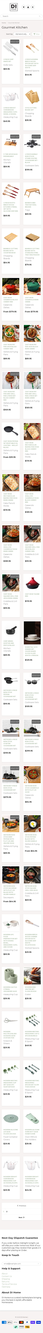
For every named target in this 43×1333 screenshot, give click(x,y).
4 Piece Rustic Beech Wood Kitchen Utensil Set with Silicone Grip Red (10, 207)
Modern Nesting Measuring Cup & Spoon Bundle (32, 1034)
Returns (5, 1282)
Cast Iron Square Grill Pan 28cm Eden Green (10, 596)
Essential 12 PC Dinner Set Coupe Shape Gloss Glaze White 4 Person (31, 651)
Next (20, 1217)
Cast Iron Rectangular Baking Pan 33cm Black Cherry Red (32, 447)
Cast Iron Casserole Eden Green (31, 300)
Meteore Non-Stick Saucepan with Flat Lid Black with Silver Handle (9, 890)
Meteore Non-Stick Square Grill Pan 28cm (31, 888)
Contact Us (7, 1276)
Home (4, 23)
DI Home (24, 1317)
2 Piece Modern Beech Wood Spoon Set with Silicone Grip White (31, 63)
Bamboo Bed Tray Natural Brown (31, 205)
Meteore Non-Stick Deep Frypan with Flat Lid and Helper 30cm (9, 839)
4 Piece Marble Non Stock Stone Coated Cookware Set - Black (31, 158)
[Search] (39, 16)
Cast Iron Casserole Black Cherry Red (10, 300)
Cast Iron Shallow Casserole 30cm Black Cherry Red (32, 498)
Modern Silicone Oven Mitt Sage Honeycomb (32, 1132)
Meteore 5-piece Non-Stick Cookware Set (32, 741)
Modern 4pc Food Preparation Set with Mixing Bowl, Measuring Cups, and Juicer (10, 941)
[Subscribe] (38, 1263)
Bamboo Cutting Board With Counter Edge (10, 251)
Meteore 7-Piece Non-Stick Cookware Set (10, 788)
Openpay (6, 1287)
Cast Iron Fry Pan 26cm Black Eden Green (31, 347)
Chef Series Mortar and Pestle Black (9, 643)
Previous (22, 1206)
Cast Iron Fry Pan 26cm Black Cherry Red (10, 347)
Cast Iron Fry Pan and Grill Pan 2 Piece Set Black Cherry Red (9, 396)
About (5, 1274)
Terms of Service (9, 1284)
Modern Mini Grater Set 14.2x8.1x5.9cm (30, 989)
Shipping (6, 1279)
